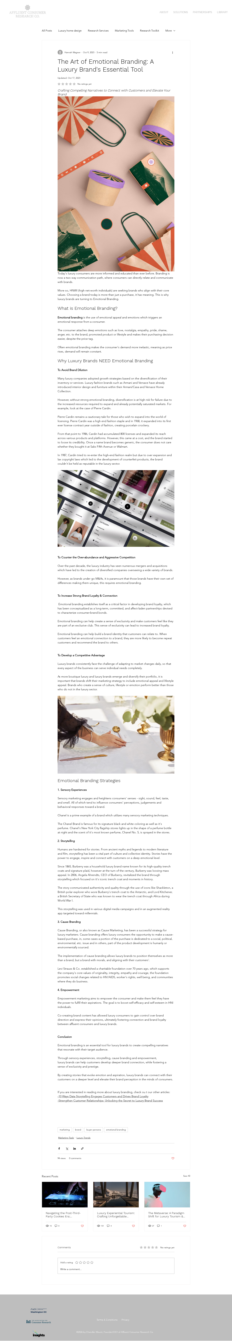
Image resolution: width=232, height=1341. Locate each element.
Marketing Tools (124, 30)
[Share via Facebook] (59, 1148)
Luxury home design (70, 30)
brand (78, 1129)
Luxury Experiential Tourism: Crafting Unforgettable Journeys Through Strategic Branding (116, 1214)
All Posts (47, 30)
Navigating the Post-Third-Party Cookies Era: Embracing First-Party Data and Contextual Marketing (64, 1214)
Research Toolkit (149, 30)
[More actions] (172, 52)
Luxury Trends (83, 1137)
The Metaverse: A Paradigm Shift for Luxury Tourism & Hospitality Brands (166, 1214)
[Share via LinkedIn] (74, 1148)
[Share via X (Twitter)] (66, 1148)
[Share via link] (82, 1148)
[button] (180, 12)
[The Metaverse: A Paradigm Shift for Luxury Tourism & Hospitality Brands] (167, 1194)
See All (186, 1175)
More (168, 30)
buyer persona (93, 1129)
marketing (65, 1129)
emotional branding (116, 1129)
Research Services (98, 30)
